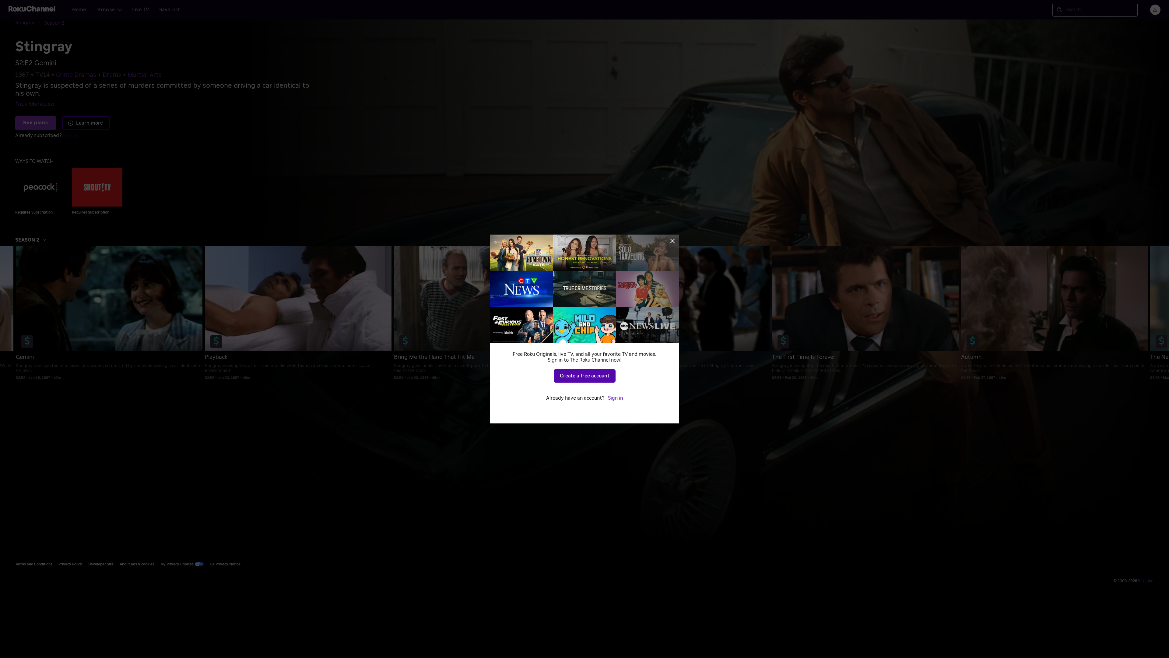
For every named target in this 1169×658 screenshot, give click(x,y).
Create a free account (584, 375)
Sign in (615, 398)
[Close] (672, 241)
